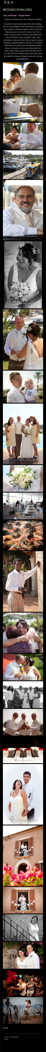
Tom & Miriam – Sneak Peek (16, 15)
